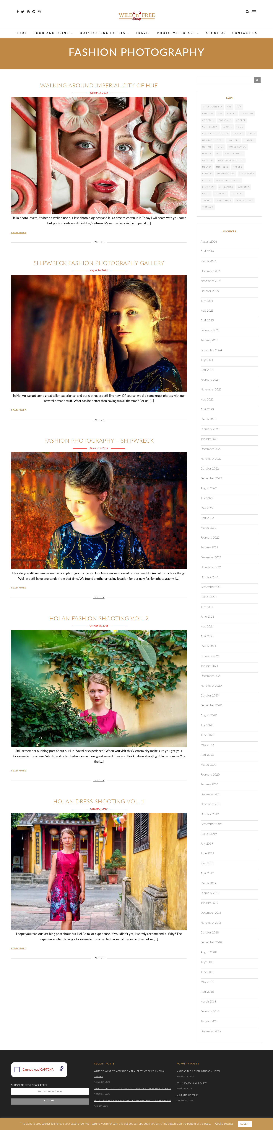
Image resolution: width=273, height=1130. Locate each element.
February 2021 (210, 656)
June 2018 (207, 972)
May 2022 (207, 508)
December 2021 (211, 557)
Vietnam (207, 207)
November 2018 (211, 922)
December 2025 (211, 271)
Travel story (244, 200)
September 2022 (211, 478)
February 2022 (210, 537)
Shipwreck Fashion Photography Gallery (99, 263)
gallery (238, 134)
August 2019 (209, 833)
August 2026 (209, 241)
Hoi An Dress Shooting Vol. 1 (99, 801)
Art (229, 107)
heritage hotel (212, 140)
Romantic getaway (228, 180)
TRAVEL (143, 33)
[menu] (254, 11)
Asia (238, 107)
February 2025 (210, 330)
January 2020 (209, 784)
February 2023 (210, 429)
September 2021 (211, 587)
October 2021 (210, 577)
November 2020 (211, 685)
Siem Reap (208, 187)
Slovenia (243, 187)
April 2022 (207, 517)
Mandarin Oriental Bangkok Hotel (198, 1071)
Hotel (220, 147)
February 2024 (210, 379)
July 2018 (207, 962)
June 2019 (207, 853)
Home (21, 33)
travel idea (223, 200)
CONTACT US (245, 33)
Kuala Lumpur (234, 154)
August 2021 (209, 596)
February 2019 (210, 893)
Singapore (226, 187)
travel (206, 200)
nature (237, 167)
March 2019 (208, 883)
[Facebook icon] (18, 11)
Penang (207, 174)
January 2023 (209, 438)
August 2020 (209, 715)
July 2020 (207, 725)
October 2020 (210, 695)
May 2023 (207, 399)
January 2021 (209, 666)
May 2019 (207, 863)
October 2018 (210, 932)
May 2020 (207, 744)
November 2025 (211, 280)
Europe (227, 127)
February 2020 (210, 774)
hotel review (237, 147)
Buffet (231, 114)
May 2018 (207, 981)
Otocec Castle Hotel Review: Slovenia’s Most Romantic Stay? (132, 1089)
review (206, 180)
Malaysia (208, 160)
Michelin (222, 167)
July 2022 (207, 498)
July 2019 (207, 843)
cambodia (247, 114)
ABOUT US (216, 33)
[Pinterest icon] (33, 11)
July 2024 (207, 360)
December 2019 (211, 794)
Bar (220, 114)
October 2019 (210, 814)
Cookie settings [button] (224, 1123)
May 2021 (207, 626)
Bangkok (207, 114)
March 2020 (208, 764)
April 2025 (207, 320)
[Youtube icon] (28, 11)
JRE (218, 154)
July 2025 (207, 300)
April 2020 (207, 754)
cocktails (225, 120)
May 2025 (207, 310)
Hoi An (206, 147)
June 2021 (207, 616)
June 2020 (207, 735)
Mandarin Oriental (231, 160)
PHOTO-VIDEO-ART (176, 33)
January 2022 (209, 547)
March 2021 (208, 646)
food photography (215, 134)
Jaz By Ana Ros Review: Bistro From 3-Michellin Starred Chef (132, 1101)
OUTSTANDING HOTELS (103, 33)
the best (237, 194)
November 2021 (211, 567)
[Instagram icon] (39, 11)
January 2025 (209, 340)
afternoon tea (212, 107)
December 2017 (211, 1031)
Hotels (207, 154)
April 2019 (207, 873)
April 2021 (207, 636)
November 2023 (211, 389)
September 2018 (211, 942)
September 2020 (211, 705)
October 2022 (210, 468)
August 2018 (209, 952)
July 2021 (207, 606)
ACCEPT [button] (245, 1124)
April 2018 (207, 991)
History (249, 140)
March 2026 (208, 261)
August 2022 (209, 488)
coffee (241, 120)
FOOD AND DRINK (52, 33)
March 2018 (208, 1001)
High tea (233, 140)
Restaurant (246, 174)
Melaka (207, 167)
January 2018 (209, 1021)
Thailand (220, 194)
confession (210, 127)
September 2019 (211, 823)
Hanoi (252, 134)
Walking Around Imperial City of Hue (99, 86)
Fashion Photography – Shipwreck (99, 441)
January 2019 (209, 902)
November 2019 (211, 804)
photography (226, 174)
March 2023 (208, 419)
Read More (18, 233)
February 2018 (210, 1011)
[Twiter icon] (22, 11)
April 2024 (207, 369)
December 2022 (211, 448)
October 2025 (210, 291)
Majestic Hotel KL (188, 1095)
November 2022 (211, 458)
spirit (206, 194)
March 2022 (208, 527)
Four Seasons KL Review (192, 1083)
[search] (247, 12)
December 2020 (211, 675)
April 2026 (207, 251)
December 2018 (211, 912)
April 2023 (207, 409)
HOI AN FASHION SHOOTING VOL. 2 (99, 619)
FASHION (99, 242)
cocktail (208, 120)
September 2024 (211, 350)
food (240, 127)
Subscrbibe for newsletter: (29, 1085)
